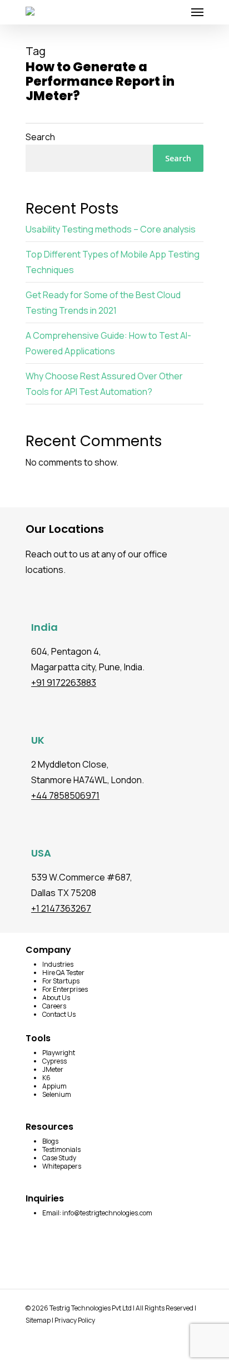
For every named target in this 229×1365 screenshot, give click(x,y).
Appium (54, 1086)
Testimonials (61, 1149)
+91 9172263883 (63, 682)
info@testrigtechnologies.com (107, 1213)
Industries (57, 964)
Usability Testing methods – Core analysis (111, 229)
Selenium (56, 1094)
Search (40, 137)
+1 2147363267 (61, 908)
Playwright (58, 1052)
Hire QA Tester (63, 972)
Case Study (59, 1158)
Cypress (54, 1061)
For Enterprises (65, 989)
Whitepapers (61, 1166)
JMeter (52, 1069)
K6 (46, 1077)
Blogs (50, 1141)
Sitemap (38, 1320)
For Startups (60, 981)
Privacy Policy (74, 1320)
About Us (56, 997)
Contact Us (59, 1014)
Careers (54, 1006)
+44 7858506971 (65, 795)
